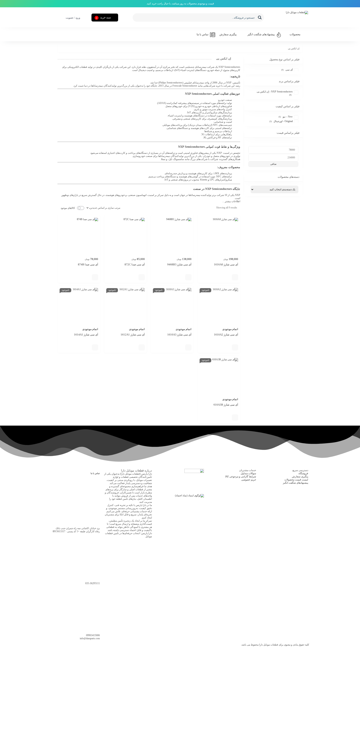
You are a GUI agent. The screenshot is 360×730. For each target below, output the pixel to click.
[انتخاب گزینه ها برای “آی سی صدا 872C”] (142, 277)
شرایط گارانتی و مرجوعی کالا (240, 476)
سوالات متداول (248, 473)
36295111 (92, 583)
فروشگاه (303, 473)
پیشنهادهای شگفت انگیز (295, 482)
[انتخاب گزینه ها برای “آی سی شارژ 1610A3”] (188, 347)
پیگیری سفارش (300, 476)
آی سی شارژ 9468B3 (179, 264)
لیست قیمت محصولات (296, 479)
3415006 (93, 635)
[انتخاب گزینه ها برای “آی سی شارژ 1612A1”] (142, 347)
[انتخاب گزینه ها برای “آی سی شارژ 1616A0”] (235, 277)
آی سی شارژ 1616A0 (226, 264)
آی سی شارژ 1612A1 (133, 334)
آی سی (289, 69)
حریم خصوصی (248, 479)
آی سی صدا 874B (88, 264)
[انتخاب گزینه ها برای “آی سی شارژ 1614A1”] (95, 347)
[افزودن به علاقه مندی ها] (229, 277)
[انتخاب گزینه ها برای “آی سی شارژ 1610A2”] (235, 347)
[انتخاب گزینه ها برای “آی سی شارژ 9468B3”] (188, 277)
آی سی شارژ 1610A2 (226, 334)
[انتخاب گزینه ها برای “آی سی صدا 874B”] (95, 277)
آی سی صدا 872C (135, 264)
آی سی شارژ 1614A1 (86, 334)
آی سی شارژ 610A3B (226, 404)
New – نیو (288, 116)
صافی (273, 164)
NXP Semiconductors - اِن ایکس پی (275, 91)
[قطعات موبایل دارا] (287, 17)
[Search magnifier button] (260, 17)
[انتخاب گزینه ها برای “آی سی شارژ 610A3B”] (235, 417)
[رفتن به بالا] (8, 714)
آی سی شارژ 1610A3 (179, 334)
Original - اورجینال (283, 121)
